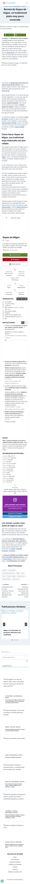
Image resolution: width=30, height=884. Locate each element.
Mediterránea (17, 6)
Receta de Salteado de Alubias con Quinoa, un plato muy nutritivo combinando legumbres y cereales (15, 816)
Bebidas (7, 727)
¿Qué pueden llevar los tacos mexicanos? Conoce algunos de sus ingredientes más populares (7, 591)
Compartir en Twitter (15, 516)
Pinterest (12, 551)
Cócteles (12, 727)
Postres (7, 842)
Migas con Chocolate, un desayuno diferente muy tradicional (12, 633)
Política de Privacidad (15, 864)
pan (23, 573)
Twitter (13, 548)
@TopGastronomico (16, 506)
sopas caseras (21, 576)
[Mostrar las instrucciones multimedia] (22, 322)
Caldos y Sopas (8, 6)
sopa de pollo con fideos (9, 123)
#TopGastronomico (16, 508)
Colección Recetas (15, 862)
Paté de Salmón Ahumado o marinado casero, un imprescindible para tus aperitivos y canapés (13, 785)
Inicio (15, 857)
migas (4, 157)
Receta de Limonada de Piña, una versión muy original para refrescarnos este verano (22, 591)
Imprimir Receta (21, 35)
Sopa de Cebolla (11, 576)
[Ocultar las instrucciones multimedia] (25, 322)
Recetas (24, 6)
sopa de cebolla (19, 127)
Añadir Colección (16, 264)
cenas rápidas (11, 570)
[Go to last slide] (4, 624)
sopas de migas (6, 579)
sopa (3, 576)
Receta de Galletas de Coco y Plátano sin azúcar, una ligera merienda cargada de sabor (14, 846)
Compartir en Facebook (15, 513)
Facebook (19, 548)
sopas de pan (15, 579)
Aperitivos (8, 781)
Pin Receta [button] (16, 259)
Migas (18, 573)
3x (25, 299)
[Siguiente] (26, 624)
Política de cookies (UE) (15, 872)
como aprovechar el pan (8, 573)
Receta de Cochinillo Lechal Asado (13, 757)
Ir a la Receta (9, 35)
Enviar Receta (7, 559)
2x (21, 299)
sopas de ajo (10, 52)
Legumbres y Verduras (11, 811)
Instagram (5, 551)
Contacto (15, 869)
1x (18, 299)
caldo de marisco (21, 207)
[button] (3, 250)
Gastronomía (8, 696)
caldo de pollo (6, 207)
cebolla (4, 570)
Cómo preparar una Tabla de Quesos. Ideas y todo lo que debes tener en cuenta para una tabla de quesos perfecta (15, 701)
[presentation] (15, 619)
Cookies (15, 867)
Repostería (19, 842)
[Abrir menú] (27, 3)
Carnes (7, 755)
